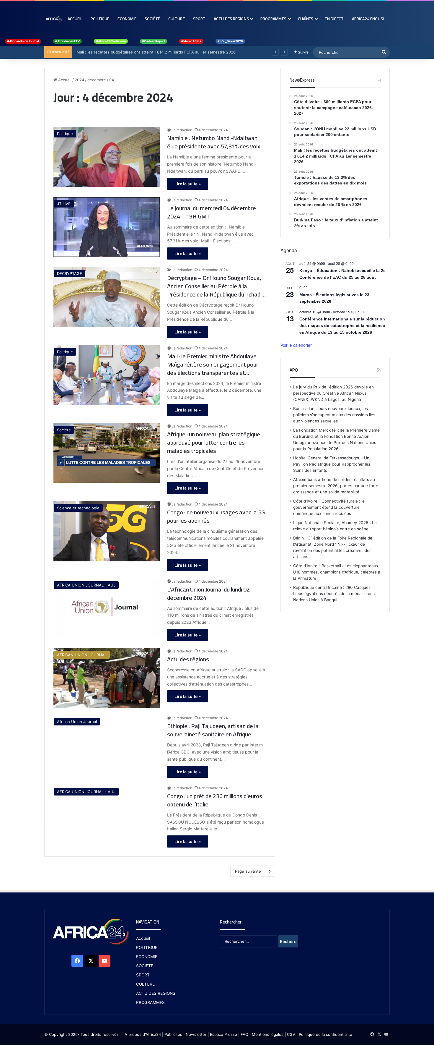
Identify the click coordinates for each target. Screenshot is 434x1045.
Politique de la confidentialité (325, 1034)
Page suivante (248, 871)
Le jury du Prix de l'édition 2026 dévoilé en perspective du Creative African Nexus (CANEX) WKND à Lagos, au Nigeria (333, 393)
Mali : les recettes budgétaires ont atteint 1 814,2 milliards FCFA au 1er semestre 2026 (154, 52)
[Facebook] (77, 961)
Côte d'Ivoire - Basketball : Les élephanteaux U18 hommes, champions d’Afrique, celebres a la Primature (336, 572)
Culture (176, 18)
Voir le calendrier (296, 345)
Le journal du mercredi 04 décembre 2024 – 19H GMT (211, 212)
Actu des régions (188, 659)
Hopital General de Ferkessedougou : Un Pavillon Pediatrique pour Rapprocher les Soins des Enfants (331, 464)
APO (294, 370)
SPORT (143, 975)
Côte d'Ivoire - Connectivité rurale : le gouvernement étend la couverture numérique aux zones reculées (329, 507)
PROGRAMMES (273, 18)
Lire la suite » (187, 183)
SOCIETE (144, 965)
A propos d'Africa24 (143, 1034)
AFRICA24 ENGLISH (369, 18)
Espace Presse (223, 1034)
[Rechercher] (384, 52)
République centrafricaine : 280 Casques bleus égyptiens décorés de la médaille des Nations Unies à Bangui (334, 593)
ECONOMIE (146, 956)
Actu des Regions (231, 18)
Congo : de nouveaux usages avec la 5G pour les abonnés (216, 516)
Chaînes (306, 18)
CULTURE (145, 984)
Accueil (75, 18)
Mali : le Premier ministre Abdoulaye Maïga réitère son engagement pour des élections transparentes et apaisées (212, 364)
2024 (79, 79)
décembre (96, 79)
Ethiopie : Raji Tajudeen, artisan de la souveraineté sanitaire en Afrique (213, 730)
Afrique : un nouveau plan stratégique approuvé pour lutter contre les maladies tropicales (213, 442)
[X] (91, 961)
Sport (199, 18)
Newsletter (196, 1034)
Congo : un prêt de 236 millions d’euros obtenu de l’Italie (214, 800)
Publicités (173, 1034)
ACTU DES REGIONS (155, 993)
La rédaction (182, 130)
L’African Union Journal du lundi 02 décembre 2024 (208, 593)
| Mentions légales (266, 1034)
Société (152, 18)
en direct (334, 18)
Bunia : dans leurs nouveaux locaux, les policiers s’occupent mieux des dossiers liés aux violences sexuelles (334, 414)
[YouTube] (104, 961)
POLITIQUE (146, 947)
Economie (127, 18)
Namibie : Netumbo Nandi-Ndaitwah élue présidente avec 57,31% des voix (213, 142)
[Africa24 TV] (53, 18)
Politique (100, 18)
